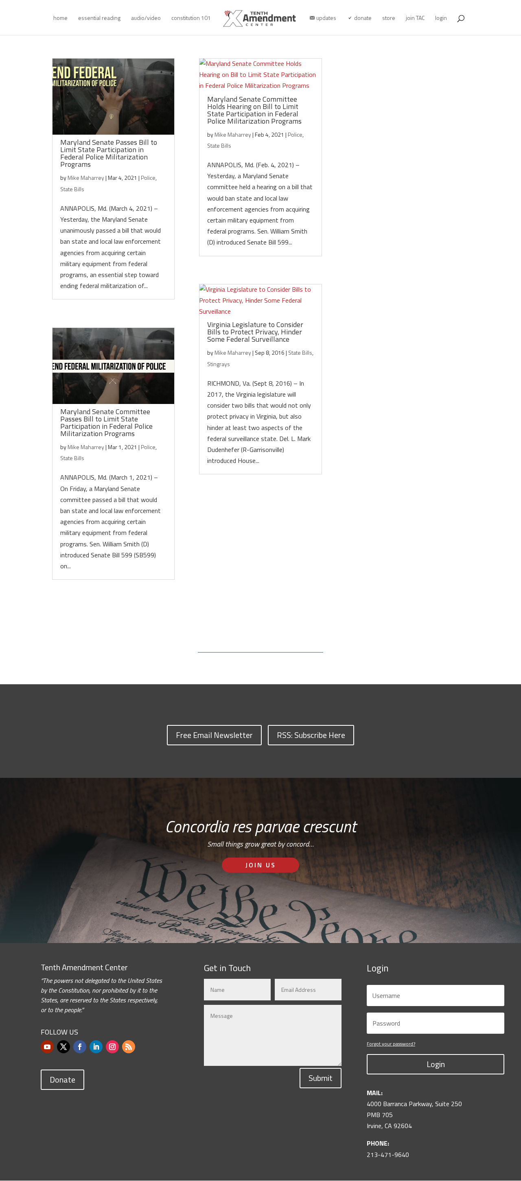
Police (148, 177)
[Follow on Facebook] (79, 1046)
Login (436, 1064)
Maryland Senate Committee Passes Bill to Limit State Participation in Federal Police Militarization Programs (106, 422)
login (441, 18)
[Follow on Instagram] (112, 1046)
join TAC (415, 18)
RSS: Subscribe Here (311, 735)
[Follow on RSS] (128, 1046)
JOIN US (260, 865)
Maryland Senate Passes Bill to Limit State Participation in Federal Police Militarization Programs (108, 153)
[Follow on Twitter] (63, 1046)
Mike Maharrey (86, 177)
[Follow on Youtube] (47, 1046)
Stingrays (218, 364)
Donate (62, 1079)
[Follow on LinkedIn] (96, 1046)
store (388, 18)
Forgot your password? (391, 1044)
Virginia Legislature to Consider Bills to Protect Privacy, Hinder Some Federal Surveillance (255, 332)
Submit (321, 1078)
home (60, 18)
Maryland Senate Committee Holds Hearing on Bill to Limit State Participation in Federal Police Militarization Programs (254, 110)
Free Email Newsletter (214, 735)
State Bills (72, 189)
